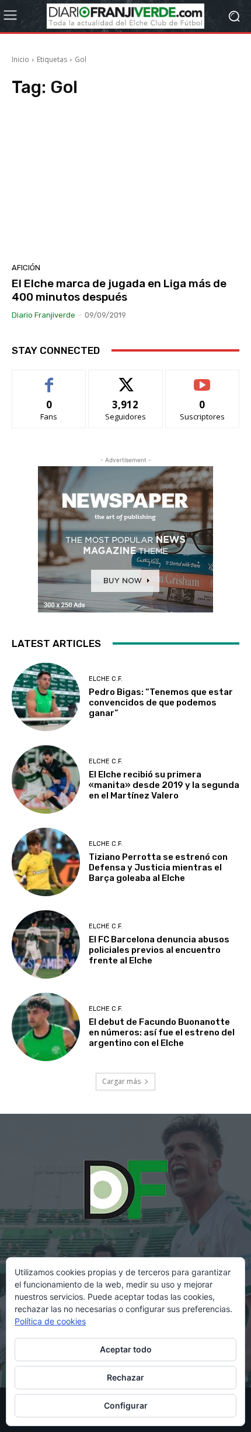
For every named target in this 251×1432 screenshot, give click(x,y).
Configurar (126, 1405)
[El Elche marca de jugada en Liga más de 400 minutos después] (125, 183)
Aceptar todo (126, 1349)
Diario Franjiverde (43, 315)
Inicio (20, 59)
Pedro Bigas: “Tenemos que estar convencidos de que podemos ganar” (161, 702)
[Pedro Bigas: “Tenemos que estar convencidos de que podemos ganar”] (46, 697)
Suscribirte (202, 378)
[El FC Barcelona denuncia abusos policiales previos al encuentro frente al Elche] (46, 944)
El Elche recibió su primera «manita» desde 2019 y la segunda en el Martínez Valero (164, 785)
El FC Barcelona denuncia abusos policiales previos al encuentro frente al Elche (159, 950)
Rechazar (125, 1377)
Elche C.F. (106, 679)
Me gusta (49, 378)
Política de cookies (50, 1321)
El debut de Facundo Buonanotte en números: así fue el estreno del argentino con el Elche (162, 1032)
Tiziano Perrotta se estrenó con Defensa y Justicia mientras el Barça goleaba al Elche (158, 867)
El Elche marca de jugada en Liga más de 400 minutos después (119, 290)
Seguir (125, 378)
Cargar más (121, 1081)
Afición (26, 267)
